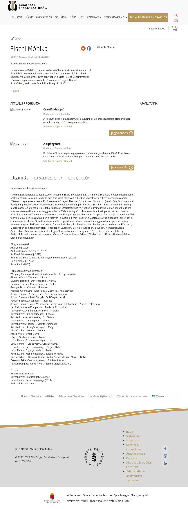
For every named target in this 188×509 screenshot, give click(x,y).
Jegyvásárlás (119, 133)
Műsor (17, 17)
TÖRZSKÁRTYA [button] (114, 17)
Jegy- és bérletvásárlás (148, 17)
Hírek (29, 17)
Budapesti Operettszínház (57, 114)
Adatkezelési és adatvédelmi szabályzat (136, 475)
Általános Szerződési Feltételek (37, 396)
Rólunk (130, 431)
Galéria (61, 17)
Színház (47, 126)
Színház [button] (93, 17)
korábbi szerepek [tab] (48, 178)
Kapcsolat (132, 458)
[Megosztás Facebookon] (89, 48)
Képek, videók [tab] (78, 178)
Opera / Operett (63, 126)
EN (176, 20)
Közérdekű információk (133, 447)
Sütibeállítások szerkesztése (131, 396)
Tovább (15, 90)
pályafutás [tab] (19, 178)
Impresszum (133, 440)
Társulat (76, 17)
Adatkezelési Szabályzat (72, 396)
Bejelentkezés (157, 28)
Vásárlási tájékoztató (101, 396)
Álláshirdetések (135, 453)
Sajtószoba (133, 436)
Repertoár (43, 17)
